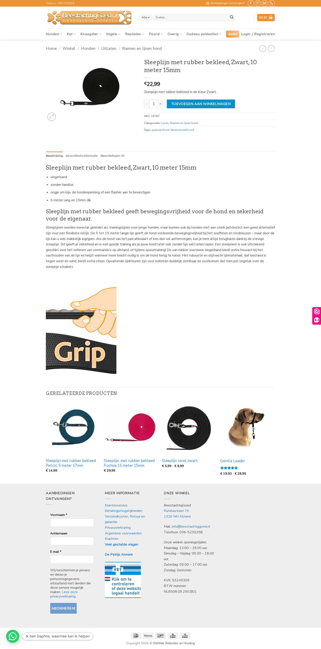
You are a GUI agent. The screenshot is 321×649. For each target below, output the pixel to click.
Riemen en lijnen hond (142, 48)
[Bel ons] (272, 3)
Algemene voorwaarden (123, 533)
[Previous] (46, 442)
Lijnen (165, 123)
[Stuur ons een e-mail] (265, 3)
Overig (173, 34)
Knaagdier (89, 34)
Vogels (111, 34)
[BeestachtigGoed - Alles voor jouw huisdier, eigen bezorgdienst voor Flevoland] (89, 17)
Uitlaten (108, 48)
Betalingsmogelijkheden (123, 510)
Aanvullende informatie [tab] (82, 155)
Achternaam (58, 533)
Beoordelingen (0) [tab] (112, 155)
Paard (154, 34)
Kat (69, 34)
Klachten (111, 538)
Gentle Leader (232, 461)
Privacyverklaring (118, 527)
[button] (225, 3)
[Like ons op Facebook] (251, 3)
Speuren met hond (182, 130)
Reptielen (133, 34)
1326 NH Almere (177, 516)
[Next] (274, 442)
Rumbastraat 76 (176, 510)
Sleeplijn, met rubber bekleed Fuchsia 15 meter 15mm (129, 463)
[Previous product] (271, 48)
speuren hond (160, 130)
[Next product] (262, 48)
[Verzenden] (231, 17)
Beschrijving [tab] (54, 155)
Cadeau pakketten (202, 34)
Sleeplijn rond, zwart (180, 460)
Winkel (68, 48)
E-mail (55, 551)
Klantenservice (116, 505)
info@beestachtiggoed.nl (191, 526)
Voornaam (58, 515)
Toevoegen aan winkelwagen (201, 104)
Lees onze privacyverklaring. (64, 594)
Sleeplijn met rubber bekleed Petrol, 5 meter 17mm (71, 463)
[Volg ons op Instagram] (258, 3)
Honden (52, 34)
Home (51, 48)
